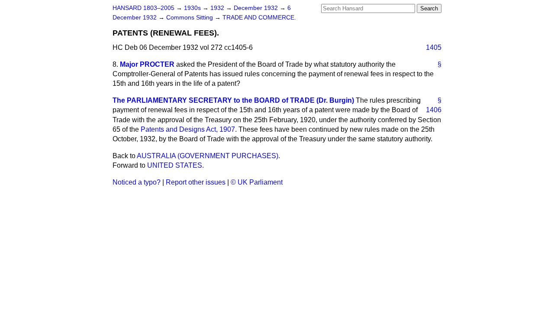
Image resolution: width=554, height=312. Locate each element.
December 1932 (257, 8)
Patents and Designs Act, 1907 (188, 129)
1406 (433, 110)
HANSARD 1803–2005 (143, 8)
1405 (433, 47)
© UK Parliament (257, 182)
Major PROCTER (147, 64)
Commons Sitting (190, 17)
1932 (218, 8)
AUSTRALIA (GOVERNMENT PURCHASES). (208, 155)
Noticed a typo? (137, 182)
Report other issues (195, 182)
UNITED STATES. (175, 165)
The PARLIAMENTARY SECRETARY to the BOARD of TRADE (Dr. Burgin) (233, 100)
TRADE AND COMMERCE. (259, 17)
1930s (193, 8)
